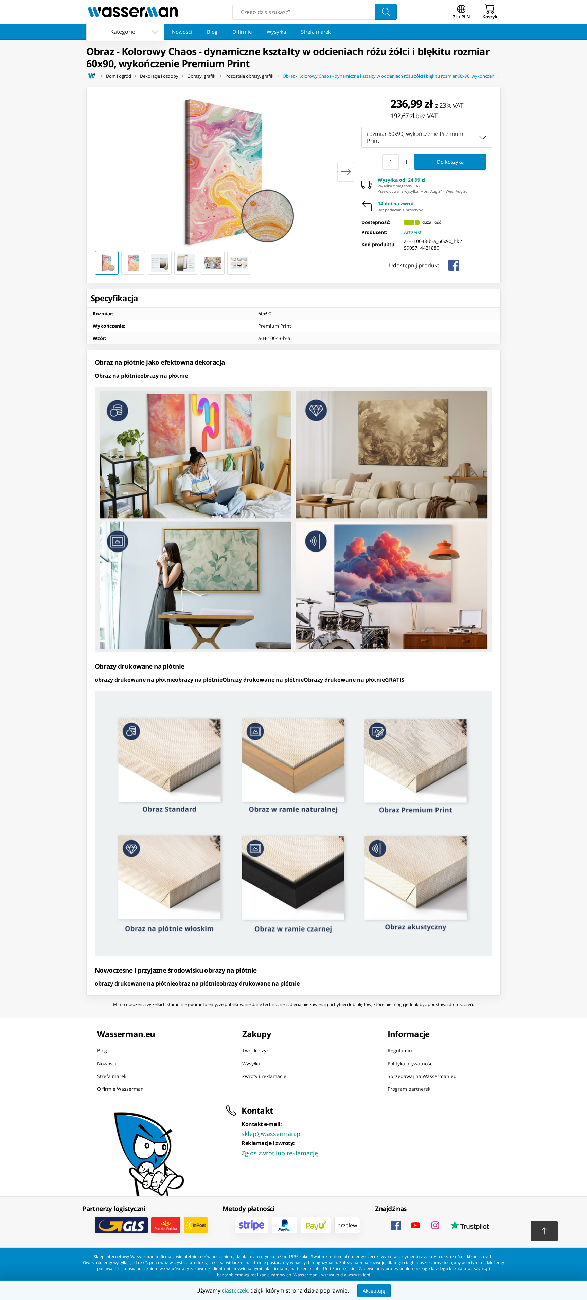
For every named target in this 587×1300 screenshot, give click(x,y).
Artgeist (413, 232)
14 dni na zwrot (396, 204)
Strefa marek (316, 31)
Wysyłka (276, 31)
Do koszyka (450, 161)
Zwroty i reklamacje (264, 1076)
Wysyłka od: (402, 180)
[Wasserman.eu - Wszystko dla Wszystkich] (133, 11)
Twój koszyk (255, 1050)
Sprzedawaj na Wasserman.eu (422, 1076)
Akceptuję (374, 1290)
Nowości (182, 31)
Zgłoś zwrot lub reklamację (280, 1153)
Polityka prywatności (411, 1063)
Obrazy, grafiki (201, 76)
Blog (212, 31)
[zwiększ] (407, 161)
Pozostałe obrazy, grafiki (249, 76)
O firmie (242, 31)
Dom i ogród (118, 76)
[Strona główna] (91, 76)
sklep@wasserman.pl (272, 1133)
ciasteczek (235, 1290)
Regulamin (400, 1050)
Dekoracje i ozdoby (159, 76)
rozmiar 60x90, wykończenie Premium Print (415, 137)
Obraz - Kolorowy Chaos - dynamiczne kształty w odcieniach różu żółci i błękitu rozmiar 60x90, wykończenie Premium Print (392, 76)
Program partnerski (410, 1088)
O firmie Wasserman (120, 1088)
